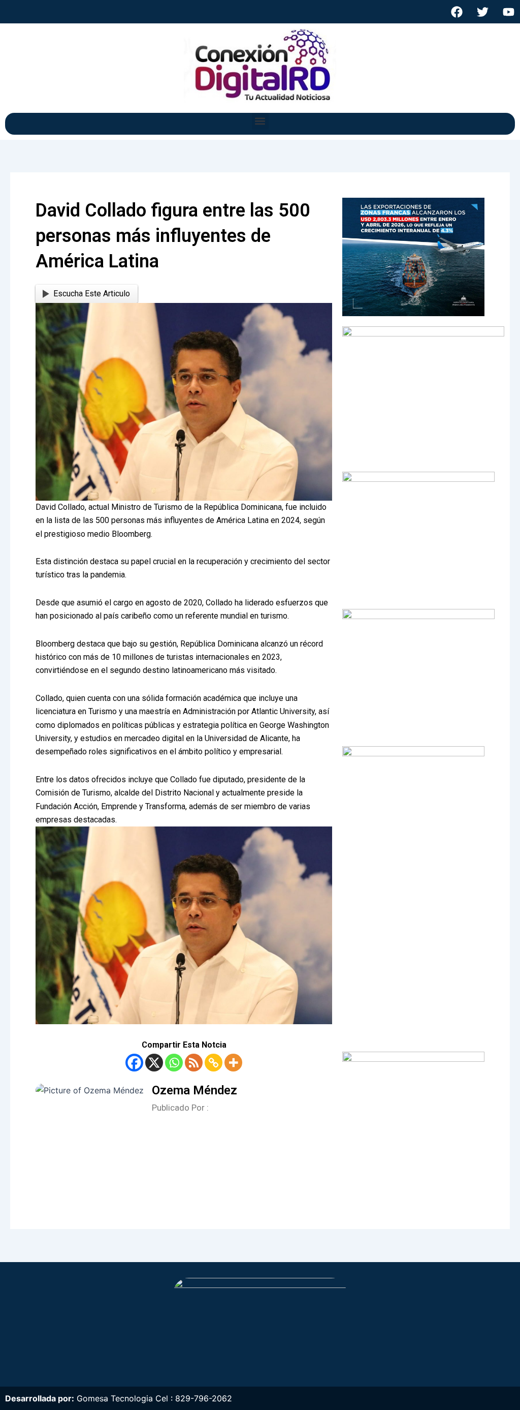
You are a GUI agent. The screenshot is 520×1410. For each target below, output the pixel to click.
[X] (154, 1062)
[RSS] (194, 1062)
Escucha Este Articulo (91, 293)
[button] (260, 121)
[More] (233, 1062)
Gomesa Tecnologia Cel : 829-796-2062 (154, 1398)
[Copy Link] (213, 1062)
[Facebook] (134, 1062)
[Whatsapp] (174, 1062)
